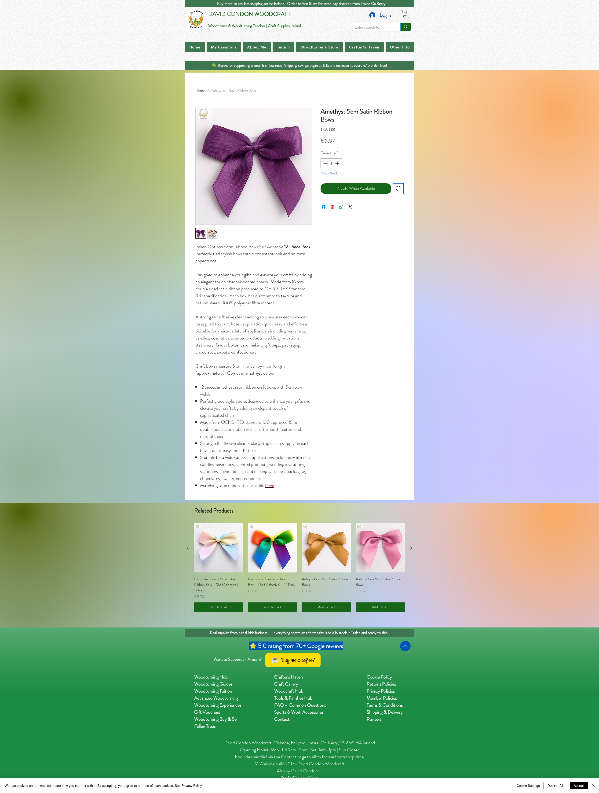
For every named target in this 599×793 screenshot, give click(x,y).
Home (200, 90)
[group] (299, 567)
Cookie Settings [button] (528, 785)
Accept (579, 785)
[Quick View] (218, 547)
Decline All (555, 785)
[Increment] (337, 163)
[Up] (405, 646)
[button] (406, 14)
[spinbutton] (331, 163)
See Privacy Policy (188, 785)
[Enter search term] (405, 27)
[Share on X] (350, 207)
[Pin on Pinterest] (332, 207)
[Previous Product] (187, 548)
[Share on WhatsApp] (341, 207)
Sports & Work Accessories (298, 712)
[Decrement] (325, 163)
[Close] (593, 785)
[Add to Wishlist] (398, 188)
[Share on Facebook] (323, 207)
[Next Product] (411, 548)
